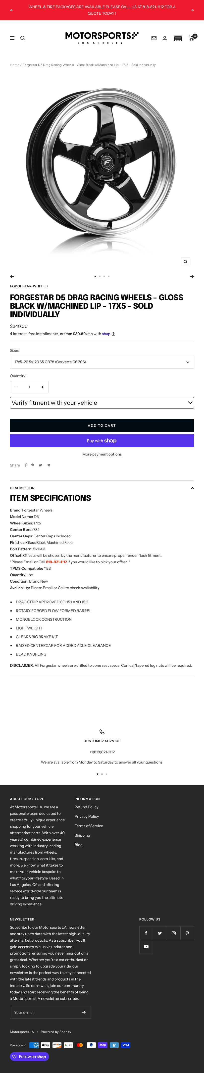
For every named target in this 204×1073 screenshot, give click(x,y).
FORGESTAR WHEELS (29, 286)
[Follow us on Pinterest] (187, 933)
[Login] (164, 38)
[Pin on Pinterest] (32, 465)
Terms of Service (89, 825)
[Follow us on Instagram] (173, 933)
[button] (178, 38)
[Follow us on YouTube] (146, 947)
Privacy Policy (87, 816)
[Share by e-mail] (48, 465)
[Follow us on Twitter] (160, 933)
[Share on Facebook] (26, 465)
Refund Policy (87, 807)
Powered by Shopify (56, 1032)
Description (22, 488)
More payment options (102, 454)
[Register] (84, 1012)
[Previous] (12, 276)
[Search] (22, 38)
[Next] (192, 276)
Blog (79, 844)
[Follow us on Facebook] (146, 933)
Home (14, 65)
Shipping (82, 835)
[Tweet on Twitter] (40, 465)
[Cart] (191, 38)
